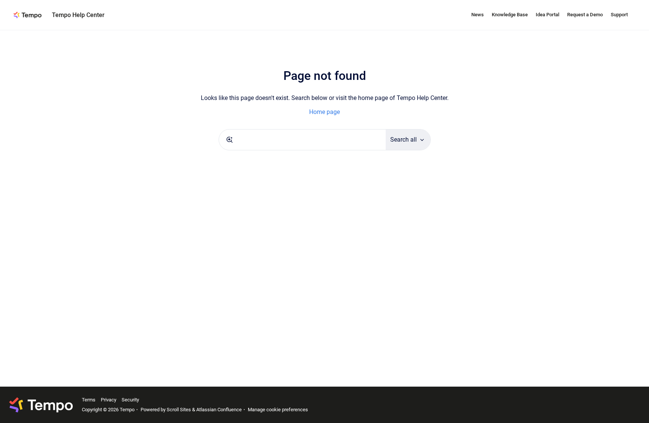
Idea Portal (547, 14)
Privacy (108, 400)
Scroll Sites (179, 409)
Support (619, 14)
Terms (88, 400)
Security (130, 400)
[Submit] (230, 140)
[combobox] (302, 140)
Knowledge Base (510, 14)
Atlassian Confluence (219, 409)
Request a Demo (585, 14)
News (477, 14)
